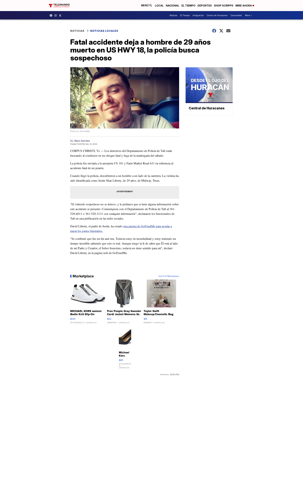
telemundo (56, 15)
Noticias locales (104, 30)
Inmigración (198, 15)
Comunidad (236, 15)
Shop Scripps (223, 5)
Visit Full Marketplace (168, 276)
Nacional (172, 5)
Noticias (173, 15)
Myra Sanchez (82, 140)
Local (159, 5)
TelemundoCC (52, 15)
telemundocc (61, 15)
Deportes (205, 5)
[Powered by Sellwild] (174, 374)
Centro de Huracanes (217, 15)
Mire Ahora (243, 5)
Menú (145, 5)
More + (248, 15)
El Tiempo (188, 5)
